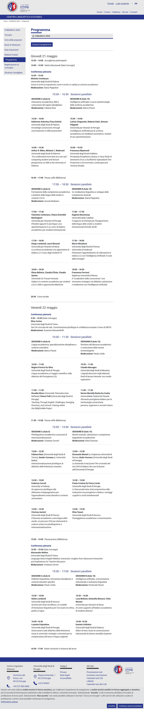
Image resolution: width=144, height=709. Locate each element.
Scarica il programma (41, 44)
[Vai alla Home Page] (20, 7)
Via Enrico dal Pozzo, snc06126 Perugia (19, 678)
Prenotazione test (94, 672)
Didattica (116, 12)
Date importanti (11, 50)
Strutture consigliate (13, 72)
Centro (107, 12)
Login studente (122, 3)
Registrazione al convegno (11, 66)
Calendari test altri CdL (97, 684)
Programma (11, 60)
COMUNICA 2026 (42, 36)
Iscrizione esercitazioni (97, 675)
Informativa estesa (9, 702)
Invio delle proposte (13, 40)
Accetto (111, 706)
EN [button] (136, 3)
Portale (110, 3)
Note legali (65, 675)
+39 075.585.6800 (21, 686)
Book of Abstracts (12, 45)
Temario (8, 35)
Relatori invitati (11, 55)
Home (99, 12)
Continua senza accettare (130, 706)
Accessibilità (65, 678)
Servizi (125, 12)
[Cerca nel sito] (132, 3)
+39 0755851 (44, 683)
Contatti (133, 12)
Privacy (63, 672)
